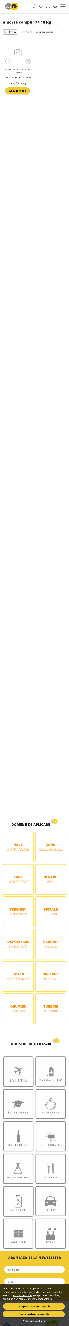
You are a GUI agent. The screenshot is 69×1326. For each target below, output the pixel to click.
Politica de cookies (22, 1295)
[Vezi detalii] (8, 61)
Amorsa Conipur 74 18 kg (18, 77)
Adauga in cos (17, 90)
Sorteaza (27, 32)
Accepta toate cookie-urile (34, 1306)
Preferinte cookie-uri (34, 1320)
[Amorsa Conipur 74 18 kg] (18, 52)
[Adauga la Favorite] (28, 61)
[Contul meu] (48, 6)
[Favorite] (41, 6)
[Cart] (55, 6)
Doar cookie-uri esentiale (34, 1314)
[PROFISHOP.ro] (12, 6)
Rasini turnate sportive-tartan (18, 71)
